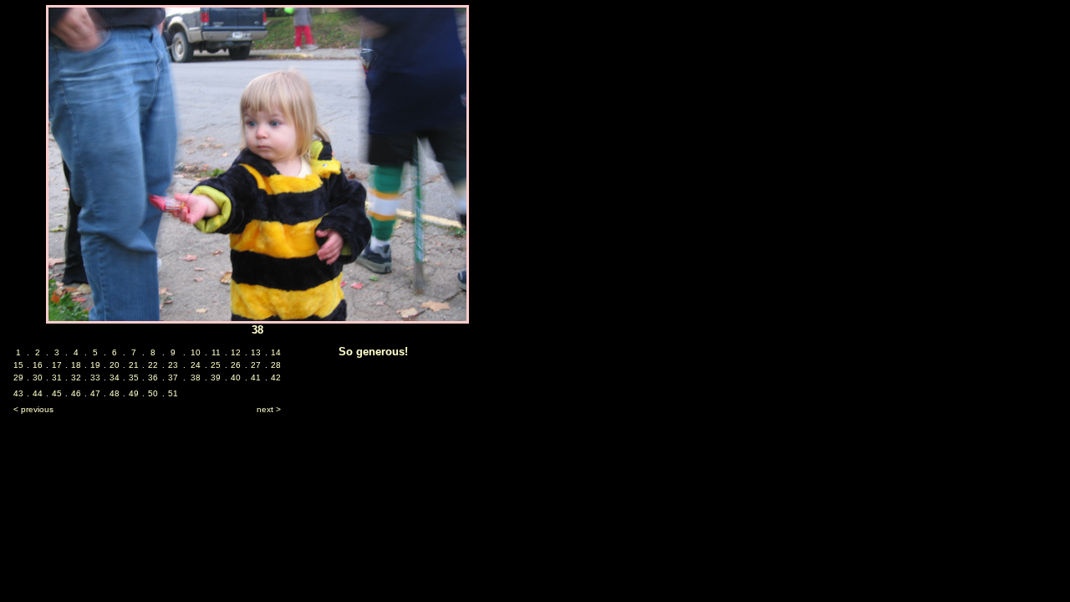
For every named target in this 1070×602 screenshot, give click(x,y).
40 (236, 377)
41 (256, 377)
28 (276, 365)
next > (269, 409)
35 (134, 377)
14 (276, 352)
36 (153, 377)
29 (18, 377)
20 (115, 365)
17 (57, 365)
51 (173, 393)
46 (76, 393)
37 (173, 377)
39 (216, 377)
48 (115, 393)
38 (196, 377)
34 (115, 377)
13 (256, 352)
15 (18, 365)
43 (18, 393)
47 (95, 393)
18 (76, 365)
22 (153, 365)
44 (38, 393)
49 (134, 393)
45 (57, 393)
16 (38, 365)
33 (95, 377)
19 (95, 365)
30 (38, 377)
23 (173, 365)
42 (276, 377)
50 (153, 393)
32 (76, 377)
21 (134, 365)
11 (216, 352)
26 (236, 365)
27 (256, 365)
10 (196, 352)
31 (57, 377)
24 (196, 365)
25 (216, 365)
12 (236, 352)
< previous (33, 409)
